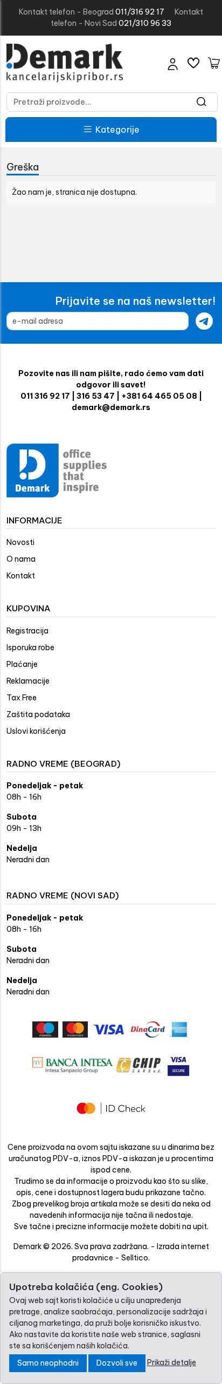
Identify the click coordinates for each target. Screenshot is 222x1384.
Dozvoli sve (116, 1363)
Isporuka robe (30, 647)
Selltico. (135, 1258)
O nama (21, 559)
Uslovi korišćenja (36, 731)
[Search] (202, 102)
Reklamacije (28, 681)
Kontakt (20, 576)
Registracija (27, 631)
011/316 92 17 (139, 12)
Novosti (20, 542)
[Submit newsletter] (204, 321)
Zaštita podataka (38, 714)
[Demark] (64, 63)
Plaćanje (22, 664)
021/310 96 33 (145, 23)
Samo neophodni (48, 1363)
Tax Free (21, 698)
